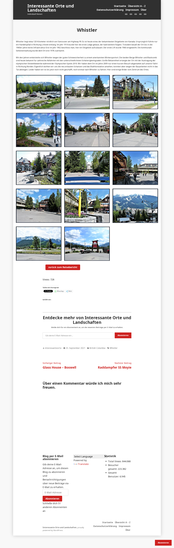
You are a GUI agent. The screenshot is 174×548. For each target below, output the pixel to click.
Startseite (120, 6)
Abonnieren (123, 335)
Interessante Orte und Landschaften (50, 8)
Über (144, 9)
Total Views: (115, 461)
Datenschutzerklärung (110, 9)
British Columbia (97, 348)
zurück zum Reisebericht (62, 267)
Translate (83, 464)
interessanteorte (53, 348)
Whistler (114, 348)
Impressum (132, 9)
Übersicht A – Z (137, 6)
